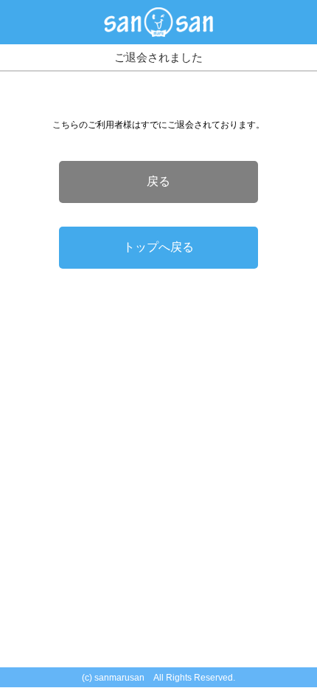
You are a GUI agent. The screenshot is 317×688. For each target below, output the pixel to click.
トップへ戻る (158, 247)
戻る (158, 181)
